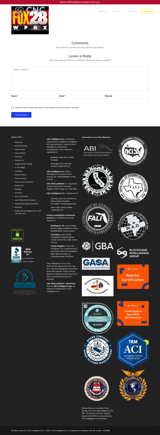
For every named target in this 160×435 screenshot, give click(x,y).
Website (108, 96)
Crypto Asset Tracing (23, 164)
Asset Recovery (21, 146)
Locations (19, 171)
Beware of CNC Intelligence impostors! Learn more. (80, 2)
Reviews (18, 189)
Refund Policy (20, 175)
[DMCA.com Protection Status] (17, 235)
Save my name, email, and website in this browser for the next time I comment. (47, 107)
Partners (18, 207)
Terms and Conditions (24, 182)
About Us (18, 142)
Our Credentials (21, 196)
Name (14, 96)
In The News (20, 167)
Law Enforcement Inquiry (25, 200)
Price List (18, 156)
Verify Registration (68, 204)
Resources (19, 185)
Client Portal (20, 149)
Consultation (20, 153)
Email (62, 96)
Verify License (69, 231)
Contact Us (19, 160)
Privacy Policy (20, 178)
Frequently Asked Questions (26, 203)
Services (18, 193)
